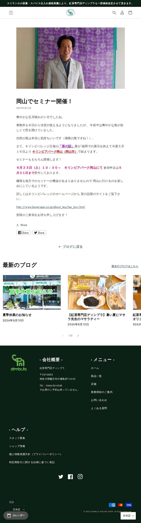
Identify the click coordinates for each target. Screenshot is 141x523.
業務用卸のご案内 (101, 392)
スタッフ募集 (17, 438)
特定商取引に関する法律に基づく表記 (32, 462)
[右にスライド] (78, 335)
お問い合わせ (99, 400)
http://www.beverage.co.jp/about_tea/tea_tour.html (50, 207)
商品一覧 (96, 376)
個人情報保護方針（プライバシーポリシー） (36, 454)
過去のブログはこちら (124, 266)
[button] (11, 12)
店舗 (93, 384)
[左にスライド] (63, 335)
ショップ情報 (17, 446)
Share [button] (23, 225)
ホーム (95, 368)
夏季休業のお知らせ (17, 315)
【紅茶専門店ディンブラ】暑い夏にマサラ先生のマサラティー (96, 317)
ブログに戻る (73, 246)
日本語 (16, 509)
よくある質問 (99, 408)
